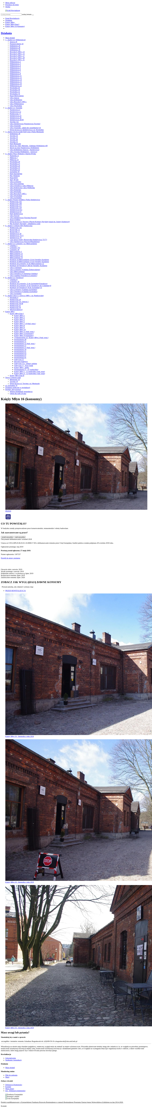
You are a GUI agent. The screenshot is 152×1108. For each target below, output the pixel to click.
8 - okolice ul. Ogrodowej (14, 278)
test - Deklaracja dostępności (15, 1091)
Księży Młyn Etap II (17, 376)
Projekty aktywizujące (13, 390)
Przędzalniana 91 (20, 358)
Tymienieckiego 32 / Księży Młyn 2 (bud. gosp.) (31, 338)
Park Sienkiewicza (16, 214)
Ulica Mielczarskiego (17, 272)
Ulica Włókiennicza (17, 104)
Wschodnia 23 (15, 164)
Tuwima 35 (14, 138)
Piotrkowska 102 (16, 202)
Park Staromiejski (16, 174)
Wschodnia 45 (15, 88)
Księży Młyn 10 (20, 330)
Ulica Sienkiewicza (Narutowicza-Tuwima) (25, 124)
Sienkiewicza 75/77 (17, 236)
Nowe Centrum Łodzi (13, 378)
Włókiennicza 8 (15, 74)
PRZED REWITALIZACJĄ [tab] (15, 591)
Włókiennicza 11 (16, 76)
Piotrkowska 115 (16, 206)
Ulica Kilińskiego (16, 100)
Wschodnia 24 (15, 166)
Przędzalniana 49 (20, 340)
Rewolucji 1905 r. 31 (17, 60)
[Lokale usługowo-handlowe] (8, 519)
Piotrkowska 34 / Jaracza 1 (19, 302)
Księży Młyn (9, 22)
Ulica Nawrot (14, 216)
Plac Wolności (15, 176)
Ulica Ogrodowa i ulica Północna (21, 186)
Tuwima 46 (14, 140)
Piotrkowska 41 (15, 306)
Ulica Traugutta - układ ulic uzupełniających (25, 128)
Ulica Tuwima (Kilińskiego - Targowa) (23, 152)
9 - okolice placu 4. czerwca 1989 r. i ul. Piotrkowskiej (24, 296)
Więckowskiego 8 (16, 310)
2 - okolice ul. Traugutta (13, 108)
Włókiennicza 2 (15, 62)
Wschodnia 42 (15, 170)
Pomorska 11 (14, 156)
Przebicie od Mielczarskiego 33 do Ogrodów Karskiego (29, 260)
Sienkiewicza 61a (16, 210)
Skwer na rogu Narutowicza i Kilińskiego (24, 148)
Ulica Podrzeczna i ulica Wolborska (22, 188)
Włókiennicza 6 (15, 70)
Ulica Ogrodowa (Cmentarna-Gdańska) (24, 274)
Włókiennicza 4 (15, 66)
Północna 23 (14, 160)
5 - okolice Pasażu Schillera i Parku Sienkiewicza (22, 200)
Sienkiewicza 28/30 (17, 120)
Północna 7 (14, 158)
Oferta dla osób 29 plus (18, 394)
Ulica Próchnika (15, 192)
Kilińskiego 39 (15, 134)
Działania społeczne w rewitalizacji (17, 388)
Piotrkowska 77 (15, 114)
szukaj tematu (26, 14)
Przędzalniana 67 (20, 356)
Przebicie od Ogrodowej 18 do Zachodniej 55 (26, 288)
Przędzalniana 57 (20, 346)
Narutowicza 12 (15, 112)
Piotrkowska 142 (16, 228)
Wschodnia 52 (15, 92)
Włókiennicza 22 (16, 86)
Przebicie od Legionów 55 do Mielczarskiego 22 (27, 264)
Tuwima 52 (14, 142)
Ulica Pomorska (15, 190)
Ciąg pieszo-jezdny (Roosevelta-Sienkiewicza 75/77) (28, 240)
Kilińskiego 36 (15, 50)
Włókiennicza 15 (16, 82)
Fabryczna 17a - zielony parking (25, 364)
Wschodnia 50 (15, 90)
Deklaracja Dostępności (13, 1085)
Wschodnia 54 (15, 94)
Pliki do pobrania (11, 1075)
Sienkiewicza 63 (15, 212)
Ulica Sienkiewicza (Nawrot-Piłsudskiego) (25, 242)
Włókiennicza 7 (15, 72)
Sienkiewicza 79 (15, 238)
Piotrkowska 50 (15, 308)
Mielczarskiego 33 (16, 258)
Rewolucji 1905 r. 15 (17, 54)
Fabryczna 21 (19, 360)
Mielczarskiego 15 (16, 254)
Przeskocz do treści (12, 5)
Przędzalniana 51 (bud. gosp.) (24, 344)
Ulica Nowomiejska (17, 184)
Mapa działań (10, 38)
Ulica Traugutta (15, 126)
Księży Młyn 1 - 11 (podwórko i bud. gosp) (29, 372)
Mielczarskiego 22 (16, 256)
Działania (8, 20)
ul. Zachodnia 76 (11, 386)
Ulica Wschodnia (16, 106)
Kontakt (8, 1087)
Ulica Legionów (15, 182)
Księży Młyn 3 (19, 320)
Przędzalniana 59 (20, 350)
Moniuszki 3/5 (15, 380)
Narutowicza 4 (15, 110)
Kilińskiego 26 (15, 46)
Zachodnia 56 (14, 172)
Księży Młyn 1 (19, 316)
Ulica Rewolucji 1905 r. (18, 102)
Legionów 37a (15, 248)
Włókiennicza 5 (15, 68)
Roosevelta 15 (15, 230)
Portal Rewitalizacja (12, 18)
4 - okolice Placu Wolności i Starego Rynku (20, 154)
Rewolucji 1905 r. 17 (17, 56)
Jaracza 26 (13, 42)
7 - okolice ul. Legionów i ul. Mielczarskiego (21, 244)
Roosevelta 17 (15, 232)
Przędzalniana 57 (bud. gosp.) (24, 348)
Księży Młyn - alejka (21, 368)
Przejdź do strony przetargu (10, 558)
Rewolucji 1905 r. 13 (17, 52)
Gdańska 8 (13, 280)
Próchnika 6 (14, 298)
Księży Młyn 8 (19, 326)
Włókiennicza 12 (16, 78)
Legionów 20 (14, 282)
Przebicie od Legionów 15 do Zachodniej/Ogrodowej (28, 284)
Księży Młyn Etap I (12, 24)
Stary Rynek (14, 180)
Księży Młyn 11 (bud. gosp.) (24, 332)
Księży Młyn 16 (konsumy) (15, 26)
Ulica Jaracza (14, 98)
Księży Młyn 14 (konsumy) (24, 334)
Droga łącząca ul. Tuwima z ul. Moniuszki (25, 384)
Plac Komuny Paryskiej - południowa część (25, 224)
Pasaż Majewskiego (17, 96)
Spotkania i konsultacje (13, 1060)
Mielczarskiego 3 (16, 252)
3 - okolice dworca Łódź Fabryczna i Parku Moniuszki (24, 132)
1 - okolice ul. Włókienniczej (15, 40)
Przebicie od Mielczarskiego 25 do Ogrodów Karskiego (29, 262)
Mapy (7, 1077)
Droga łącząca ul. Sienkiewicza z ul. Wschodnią (27, 130)
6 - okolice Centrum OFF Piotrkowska (18, 226)
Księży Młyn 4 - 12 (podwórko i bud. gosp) (29, 374)
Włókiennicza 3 (15, 64)
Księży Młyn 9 (19, 328)
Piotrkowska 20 (15, 300)
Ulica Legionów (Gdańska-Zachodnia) (23, 290)
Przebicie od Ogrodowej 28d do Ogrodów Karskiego (28, 266)
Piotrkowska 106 (16, 204)
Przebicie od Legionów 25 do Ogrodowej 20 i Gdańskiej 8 (30, 286)
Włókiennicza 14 (16, 80)
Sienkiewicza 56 (15, 234)
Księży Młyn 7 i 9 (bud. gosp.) (25, 324)
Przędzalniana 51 (20, 342)
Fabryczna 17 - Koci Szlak (23, 366)
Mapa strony (9, 1089)
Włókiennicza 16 (16, 84)
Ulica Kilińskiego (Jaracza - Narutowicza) (24, 150)
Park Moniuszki (15, 144)
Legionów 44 (14, 250)
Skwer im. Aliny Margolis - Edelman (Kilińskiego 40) (29, 146)
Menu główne (10, 3)
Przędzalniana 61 (20, 352)
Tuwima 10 (14, 382)
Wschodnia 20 (15, 162)
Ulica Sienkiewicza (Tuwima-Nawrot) (23, 218)
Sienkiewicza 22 (15, 116)
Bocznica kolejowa (21, 362)
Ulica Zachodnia (15, 198)
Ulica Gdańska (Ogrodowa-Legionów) (23, 276)
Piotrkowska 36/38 (16, 304)
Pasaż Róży (14, 178)
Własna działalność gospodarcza (21, 392)
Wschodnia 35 (15, 168)
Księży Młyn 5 (19, 322)
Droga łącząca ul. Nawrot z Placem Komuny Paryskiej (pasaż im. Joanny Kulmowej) (40, 222)
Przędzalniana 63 (20, 354)
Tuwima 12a (14, 122)
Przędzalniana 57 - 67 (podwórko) (26, 370)
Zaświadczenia (10, 1058)
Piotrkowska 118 (16, 208)
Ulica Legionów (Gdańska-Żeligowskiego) (25, 270)
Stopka (7, 7)
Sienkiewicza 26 (15, 118)
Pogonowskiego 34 (16, 44)
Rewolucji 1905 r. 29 (17, 58)
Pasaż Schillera (15, 220)
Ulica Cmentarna (16, 268)
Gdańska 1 (13, 246)
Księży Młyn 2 (19, 318)
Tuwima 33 (14, 136)
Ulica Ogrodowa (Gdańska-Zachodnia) (23, 292)
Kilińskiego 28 (15, 48)
